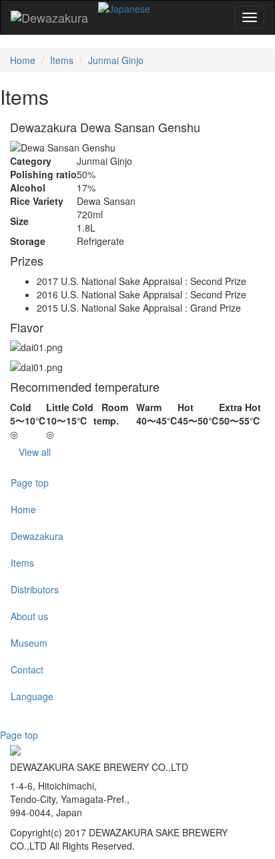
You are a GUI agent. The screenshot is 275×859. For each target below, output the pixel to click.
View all (35, 452)
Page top (30, 482)
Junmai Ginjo (116, 60)
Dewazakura (37, 536)
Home (22, 60)
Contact (27, 669)
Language (32, 696)
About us (29, 616)
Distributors (35, 589)
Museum (29, 642)
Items (61, 60)
